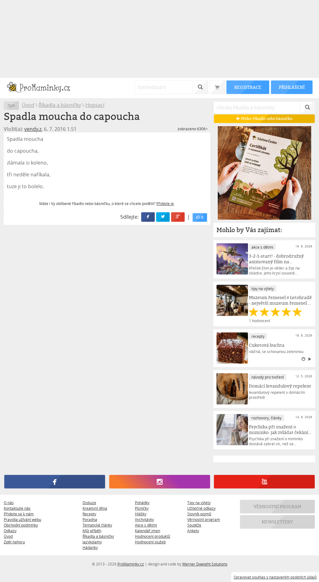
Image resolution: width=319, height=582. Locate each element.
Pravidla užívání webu (22, 519)
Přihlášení (291, 87)
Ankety (193, 530)
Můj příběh (92, 530)
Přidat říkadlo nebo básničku (266, 118)
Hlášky (140, 513)
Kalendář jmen (147, 530)
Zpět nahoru (14, 541)
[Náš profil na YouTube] (264, 482)
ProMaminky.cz (130, 563)
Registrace (247, 87)
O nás (9, 502)
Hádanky (90, 547)
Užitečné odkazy (201, 508)
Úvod (28, 105)
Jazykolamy (92, 541)
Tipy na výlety (199, 502)
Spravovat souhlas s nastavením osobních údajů (275, 577)
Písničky (142, 508)
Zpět (11, 105)
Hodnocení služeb (150, 541)
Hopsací (94, 105)
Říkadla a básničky (60, 105)
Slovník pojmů (199, 513)
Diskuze (89, 502)
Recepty (89, 513)
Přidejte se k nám (19, 513)
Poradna (90, 519)
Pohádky (142, 502)
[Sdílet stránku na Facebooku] (148, 217)
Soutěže (194, 524)
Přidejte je (165, 203)
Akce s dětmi (146, 524)
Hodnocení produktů (152, 536)
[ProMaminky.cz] (41, 88)
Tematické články (97, 524)
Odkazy (10, 530)
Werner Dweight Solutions (204, 563)
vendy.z (32, 129)
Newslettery (277, 522)
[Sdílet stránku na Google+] (178, 217)
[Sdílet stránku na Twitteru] (163, 217)
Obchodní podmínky (21, 524)
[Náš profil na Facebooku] (54, 482)
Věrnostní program (203, 519)
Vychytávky (144, 519)
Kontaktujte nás (17, 508)
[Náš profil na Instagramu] (159, 482)
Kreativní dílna (95, 508)
